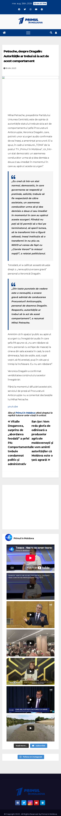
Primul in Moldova (25, 412)
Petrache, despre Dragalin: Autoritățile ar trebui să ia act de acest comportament (26, 56)
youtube (13, 406)
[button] (51, 32)
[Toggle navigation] (28, 32)
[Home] (4, 33)
